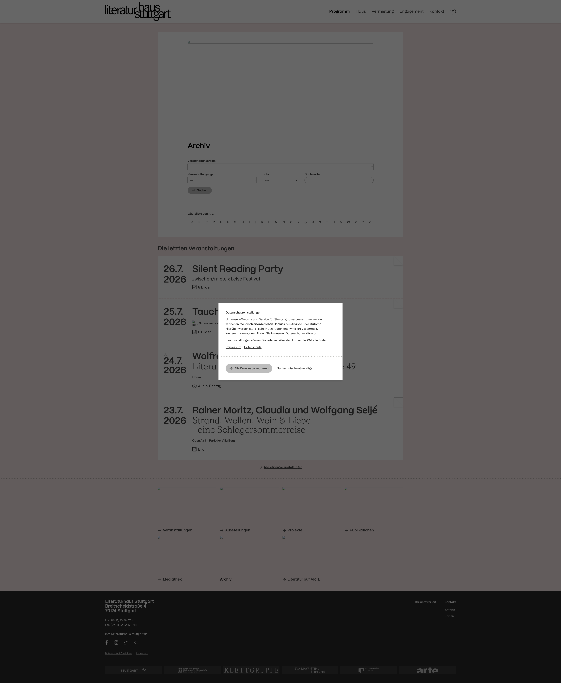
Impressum (233, 347)
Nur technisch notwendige (294, 368)
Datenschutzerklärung (301, 333)
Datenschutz (253, 347)
